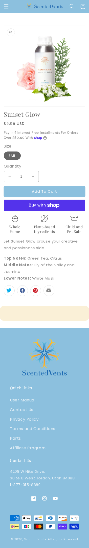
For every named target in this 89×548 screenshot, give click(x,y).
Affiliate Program (27, 448)
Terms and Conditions (32, 429)
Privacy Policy (24, 419)
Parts (15, 438)
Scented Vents (35, 539)
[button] (6, 6)
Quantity (12, 166)
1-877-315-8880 (25, 484)
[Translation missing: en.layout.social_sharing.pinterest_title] (35, 290)
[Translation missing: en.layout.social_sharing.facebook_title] (22, 290)
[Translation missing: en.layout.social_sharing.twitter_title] (9, 290)
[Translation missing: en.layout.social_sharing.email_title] (49, 290)
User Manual (23, 400)
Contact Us (21, 410)
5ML (12, 155)
